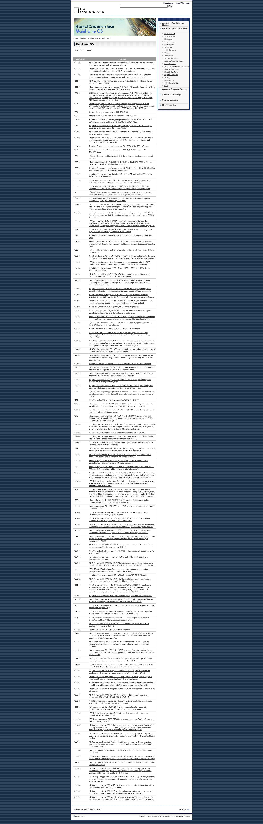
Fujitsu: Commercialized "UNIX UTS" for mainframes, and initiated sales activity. (120, 595)
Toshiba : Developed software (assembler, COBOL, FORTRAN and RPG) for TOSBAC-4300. (119, 150)
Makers (89, 50)
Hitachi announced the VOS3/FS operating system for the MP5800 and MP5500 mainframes (120, 751)
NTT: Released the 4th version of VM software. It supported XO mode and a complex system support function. (118, 714)
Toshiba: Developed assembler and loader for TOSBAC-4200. (113, 115)
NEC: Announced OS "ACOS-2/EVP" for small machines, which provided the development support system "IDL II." (119, 624)
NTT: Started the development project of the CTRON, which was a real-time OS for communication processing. (121, 606)
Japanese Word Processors (173, 61)
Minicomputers (169, 53)
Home (76, 38)
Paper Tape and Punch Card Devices (176, 66)
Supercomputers (169, 42)
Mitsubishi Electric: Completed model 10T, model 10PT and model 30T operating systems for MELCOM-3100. (120, 175)
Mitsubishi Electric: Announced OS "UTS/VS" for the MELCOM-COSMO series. (120, 363)
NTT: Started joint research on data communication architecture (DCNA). (117, 432)
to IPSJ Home (184, 3)
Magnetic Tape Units (171, 69)
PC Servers (168, 47)
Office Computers (170, 50)
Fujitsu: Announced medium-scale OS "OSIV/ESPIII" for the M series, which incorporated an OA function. (119, 557)
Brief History (79, 50)
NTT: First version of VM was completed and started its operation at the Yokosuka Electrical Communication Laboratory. (121, 443)
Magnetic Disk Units (171, 72)
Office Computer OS (171, 83)
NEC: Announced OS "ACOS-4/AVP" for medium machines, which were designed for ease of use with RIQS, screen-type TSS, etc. (121, 545)
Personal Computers (171, 58)
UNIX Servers (169, 44)
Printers (167, 77)
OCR (166, 85)
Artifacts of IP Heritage (171, 94)
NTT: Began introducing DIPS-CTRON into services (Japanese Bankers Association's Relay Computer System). (122, 720)
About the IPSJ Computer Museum (173, 24)
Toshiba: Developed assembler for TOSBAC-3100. (108, 112)
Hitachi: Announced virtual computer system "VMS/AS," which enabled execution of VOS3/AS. (121, 689)
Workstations (168, 55)
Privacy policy (80, 816)
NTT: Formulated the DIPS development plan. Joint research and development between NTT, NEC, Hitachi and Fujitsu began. (119, 199)
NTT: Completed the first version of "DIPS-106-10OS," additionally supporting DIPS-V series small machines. (122, 551)
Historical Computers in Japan (90, 38)
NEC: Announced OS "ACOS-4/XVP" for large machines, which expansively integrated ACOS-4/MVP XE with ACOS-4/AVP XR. (118, 696)
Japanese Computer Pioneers (174, 89)
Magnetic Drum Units (171, 75)
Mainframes (168, 39)
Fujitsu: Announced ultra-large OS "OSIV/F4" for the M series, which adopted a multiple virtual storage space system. (120, 380)
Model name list (169, 33)
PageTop (182, 809)
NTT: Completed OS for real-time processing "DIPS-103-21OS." (114, 400)
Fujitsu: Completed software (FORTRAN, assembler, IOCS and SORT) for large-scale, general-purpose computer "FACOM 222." (120, 126)
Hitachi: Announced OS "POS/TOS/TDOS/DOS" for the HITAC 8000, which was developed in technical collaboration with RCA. (120, 163)
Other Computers (170, 64)
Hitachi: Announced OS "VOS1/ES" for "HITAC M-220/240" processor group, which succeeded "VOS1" (121, 507)
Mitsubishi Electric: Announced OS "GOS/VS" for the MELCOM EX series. (118, 575)
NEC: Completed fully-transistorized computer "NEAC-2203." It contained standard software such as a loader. (121, 82)
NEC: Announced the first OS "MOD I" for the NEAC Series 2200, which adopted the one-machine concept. (120, 132)
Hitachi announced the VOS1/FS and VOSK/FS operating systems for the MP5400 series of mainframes (121, 763)
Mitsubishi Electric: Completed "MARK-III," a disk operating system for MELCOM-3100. (121, 236)
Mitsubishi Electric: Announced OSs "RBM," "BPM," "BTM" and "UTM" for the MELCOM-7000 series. (119, 269)
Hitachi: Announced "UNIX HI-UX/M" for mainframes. (110, 629)
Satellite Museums (170, 100)
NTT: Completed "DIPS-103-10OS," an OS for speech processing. (115, 328)
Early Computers (170, 36)
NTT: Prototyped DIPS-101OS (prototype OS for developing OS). (114, 306)
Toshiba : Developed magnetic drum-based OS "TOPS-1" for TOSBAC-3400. (119, 146)
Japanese (169, 3)
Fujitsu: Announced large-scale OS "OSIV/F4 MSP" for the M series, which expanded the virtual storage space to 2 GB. (118, 513)
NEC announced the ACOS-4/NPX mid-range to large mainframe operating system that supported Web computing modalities (121, 786)
